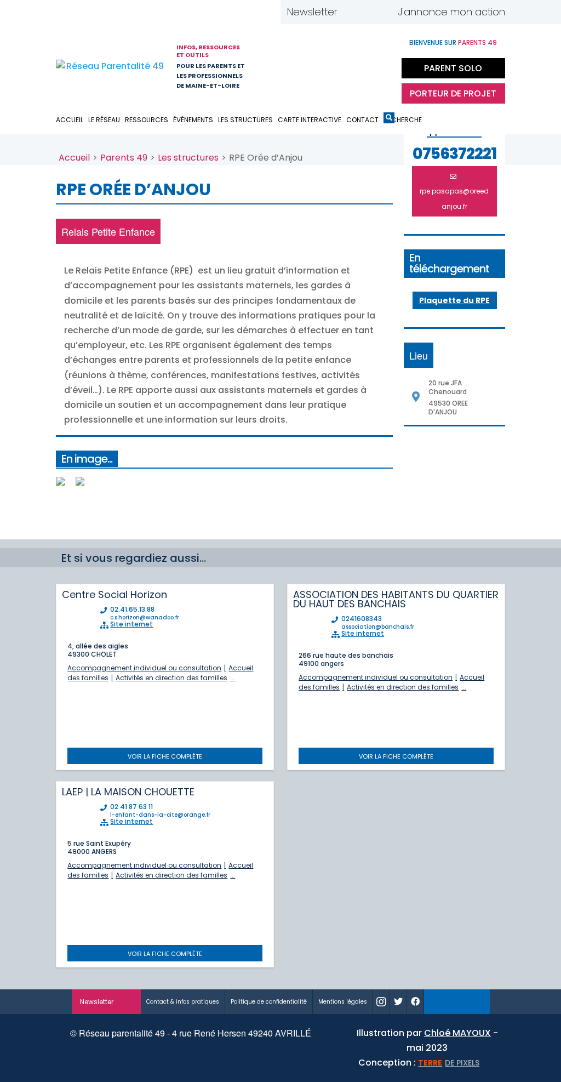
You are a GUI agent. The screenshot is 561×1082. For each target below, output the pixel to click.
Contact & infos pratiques (182, 1002)
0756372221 (454, 154)
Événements (193, 119)
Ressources (146, 119)
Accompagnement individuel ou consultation (144, 668)
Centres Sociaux (382, 65)
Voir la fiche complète (165, 756)
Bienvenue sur (453, 42)
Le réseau (104, 119)
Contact (362, 119)
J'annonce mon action (451, 12)
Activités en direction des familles (171, 677)
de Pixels (448, 1062)
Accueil (69, 119)
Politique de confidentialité (269, 1002)
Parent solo (453, 68)
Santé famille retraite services (332, 65)
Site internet (131, 624)
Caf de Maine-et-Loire (289, 65)
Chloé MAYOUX (457, 1033)
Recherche (388, 119)
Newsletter (312, 12)
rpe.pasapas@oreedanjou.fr (454, 198)
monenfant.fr (456, 1002)
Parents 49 (123, 157)
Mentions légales (342, 1002)
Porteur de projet (453, 93)
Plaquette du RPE (454, 300)
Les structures (245, 119)
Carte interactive (309, 119)
